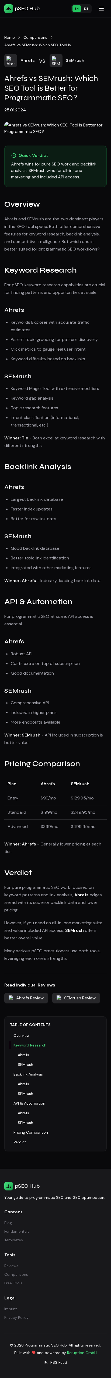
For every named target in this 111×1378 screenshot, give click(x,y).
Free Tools (13, 1283)
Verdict (19, 1142)
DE (86, 8)
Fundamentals (16, 1231)
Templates (13, 1240)
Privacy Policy (16, 1317)
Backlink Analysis (28, 1074)
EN (77, 8)
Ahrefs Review (30, 998)
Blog (8, 1222)
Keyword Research (29, 1045)
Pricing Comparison (30, 1132)
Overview (21, 1035)
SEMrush (25, 1064)
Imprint (10, 1308)
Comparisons (16, 1274)
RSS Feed (58, 1362)
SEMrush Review (80, 998)
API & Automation (29, 1103)
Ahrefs (23, 1054)
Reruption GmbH (82, 1352)
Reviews (11, 1265)
